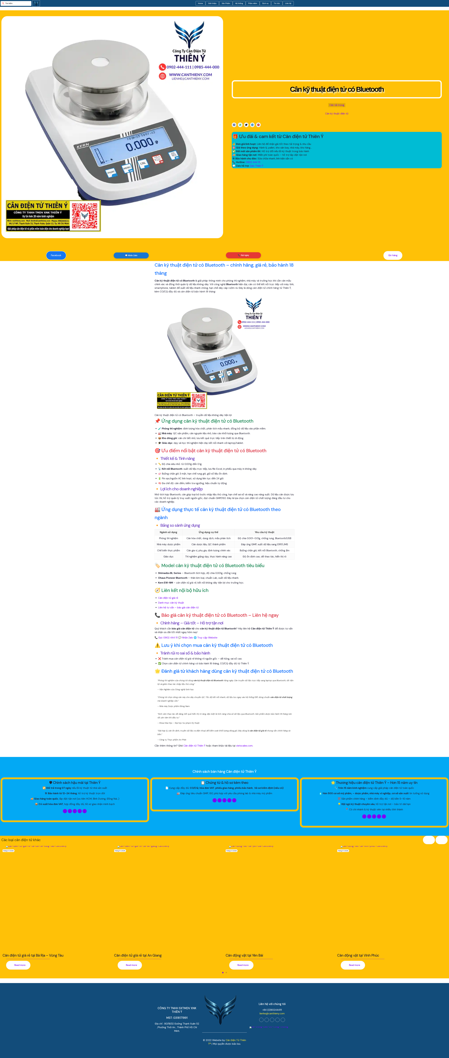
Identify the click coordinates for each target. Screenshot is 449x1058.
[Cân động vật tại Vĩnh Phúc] (393, 899)
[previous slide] (429, 840)
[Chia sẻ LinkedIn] (252, 124)
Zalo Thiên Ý (256, 165)
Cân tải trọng (336, 105)
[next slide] (442, 840)
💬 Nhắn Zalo (131, 255)
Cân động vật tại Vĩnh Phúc (358, 955)
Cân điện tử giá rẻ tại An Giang (138, 955)
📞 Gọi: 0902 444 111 (166, 637)
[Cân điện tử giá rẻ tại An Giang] (170, 899)
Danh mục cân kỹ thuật (171, 602)
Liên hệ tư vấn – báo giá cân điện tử (178, 607)
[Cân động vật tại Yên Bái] (282, 899)
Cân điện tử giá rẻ (168, 598)
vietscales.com (244, 745)
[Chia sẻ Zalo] (240, 124)
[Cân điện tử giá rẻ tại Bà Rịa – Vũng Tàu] (59, 899)
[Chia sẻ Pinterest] (258, 124)
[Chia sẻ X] (246, 124)
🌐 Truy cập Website (205, 637)
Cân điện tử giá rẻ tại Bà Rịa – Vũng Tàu (33, 955)
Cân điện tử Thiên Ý (194, 745)
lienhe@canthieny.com (272, 1013)
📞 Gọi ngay (243, 255)
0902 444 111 (253, 162)
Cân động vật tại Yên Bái (244, 955)
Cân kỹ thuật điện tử (336, 113)
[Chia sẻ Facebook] (234, 124)
